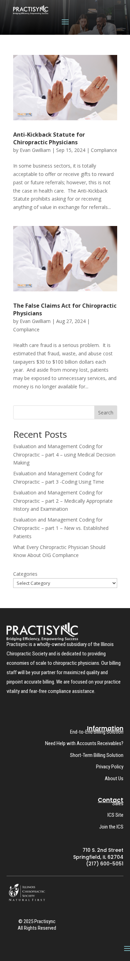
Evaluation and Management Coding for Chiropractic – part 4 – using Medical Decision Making (64, 454)
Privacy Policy (109, 767)
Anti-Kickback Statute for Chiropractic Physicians (49, 138)
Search (105, 412)
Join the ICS (111, 827)
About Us (114, 778)
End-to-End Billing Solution (96, 732)
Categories (25, 574)
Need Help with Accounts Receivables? (84, 743)
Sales (117, 803)
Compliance (104, 150)
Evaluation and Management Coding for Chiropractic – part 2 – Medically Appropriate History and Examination (63, 500)
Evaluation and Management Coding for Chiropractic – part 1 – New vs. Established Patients (61, 528)
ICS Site (115, 815)
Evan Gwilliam (35, 150)
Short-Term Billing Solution (96, 755)
